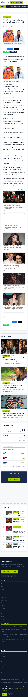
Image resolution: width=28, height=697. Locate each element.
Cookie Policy (4, 664)
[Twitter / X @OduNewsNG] (2, 576)
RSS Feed (3, 670)
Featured (3, 608)
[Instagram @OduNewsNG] (8, 576)
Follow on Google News (17, 2)
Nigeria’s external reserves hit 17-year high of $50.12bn (12, 627)
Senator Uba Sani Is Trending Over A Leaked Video (18, 515)
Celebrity (3, 589)
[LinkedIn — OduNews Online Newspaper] (12, 576)
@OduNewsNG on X (10, 679)
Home (2, 8)
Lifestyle (3, 619)
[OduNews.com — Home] (3, 2)
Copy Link (14, 51)
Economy (16, 544)
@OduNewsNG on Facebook (20, 679)
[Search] (8, 2)
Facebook (10, 48)
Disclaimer (3, 667)
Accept (4, 694)
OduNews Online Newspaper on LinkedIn (20, 682)
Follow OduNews (14, 479)
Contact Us (3, 656)
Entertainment (7, 8)
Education (3, 597)
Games (2, 613)
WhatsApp (7, 51)
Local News (16, 511)
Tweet (17, 48)
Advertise (3, 659)
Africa (2, 584)
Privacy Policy (4, 662)
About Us (3, 653)
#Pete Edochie (7, 317)
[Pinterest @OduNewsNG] (15, 576)
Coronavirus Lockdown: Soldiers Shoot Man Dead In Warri (18, 541)
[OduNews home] (14, 561)
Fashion (3, 605)
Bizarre (2, 586)
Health (2, 616)
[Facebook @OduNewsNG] (5, 576)
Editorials (3, 594)
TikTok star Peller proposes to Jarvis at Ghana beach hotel (13, 358)
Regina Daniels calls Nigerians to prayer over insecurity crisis (12, 386)
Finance (3, 611)
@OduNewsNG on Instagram (6, 682)
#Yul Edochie (14, 317)
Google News (4, 672)
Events (2, 603)
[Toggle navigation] (25, 2)
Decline (10, 694)
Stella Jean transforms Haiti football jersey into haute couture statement (13, 414)
